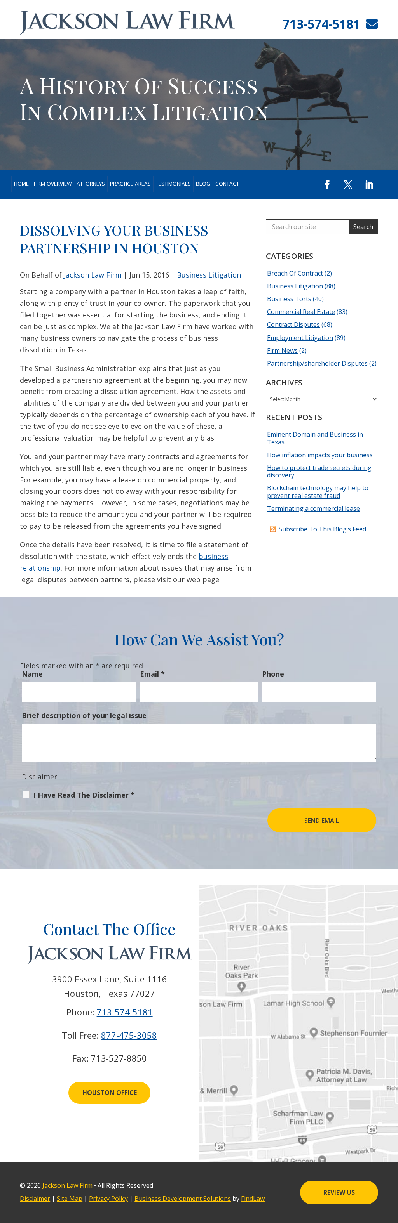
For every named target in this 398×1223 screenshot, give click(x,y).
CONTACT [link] (227, 183)
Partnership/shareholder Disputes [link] (317, 363)
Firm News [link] (282, 350)
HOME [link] (21, 183)
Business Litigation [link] (209, 274)
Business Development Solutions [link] (182, 1198)
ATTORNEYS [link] (91, 183)
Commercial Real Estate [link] (301, 311)
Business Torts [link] (289, 299)
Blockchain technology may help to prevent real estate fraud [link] (317, 492)
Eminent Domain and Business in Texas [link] (315, 438)
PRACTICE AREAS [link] (130, 183)
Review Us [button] (339, 1192)
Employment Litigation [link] (300, 337)
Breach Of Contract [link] (295, 273)
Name (32, 673)
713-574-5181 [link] (321, 24)
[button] (327, 185)
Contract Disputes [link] (293, 324)
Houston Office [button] (109, 1092)
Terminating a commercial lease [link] (313, 508)
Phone (273, 673)
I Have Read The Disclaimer (83, 795)
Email (152, 673)
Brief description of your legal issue (84, 715)
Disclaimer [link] (35, 1198)
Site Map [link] (69, 1198)
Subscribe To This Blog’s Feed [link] (322, 529)
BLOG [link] (203, 183)
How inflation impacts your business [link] (320, 455)
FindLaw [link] (253, 1198)
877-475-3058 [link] (129, 1035)
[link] (127, 23)
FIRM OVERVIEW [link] (53, 183)
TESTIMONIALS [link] (173, 183)
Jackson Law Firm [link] (93, 274)
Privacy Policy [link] (108, 1198)
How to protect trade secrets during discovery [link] (319, 471)
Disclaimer (39, 776)
